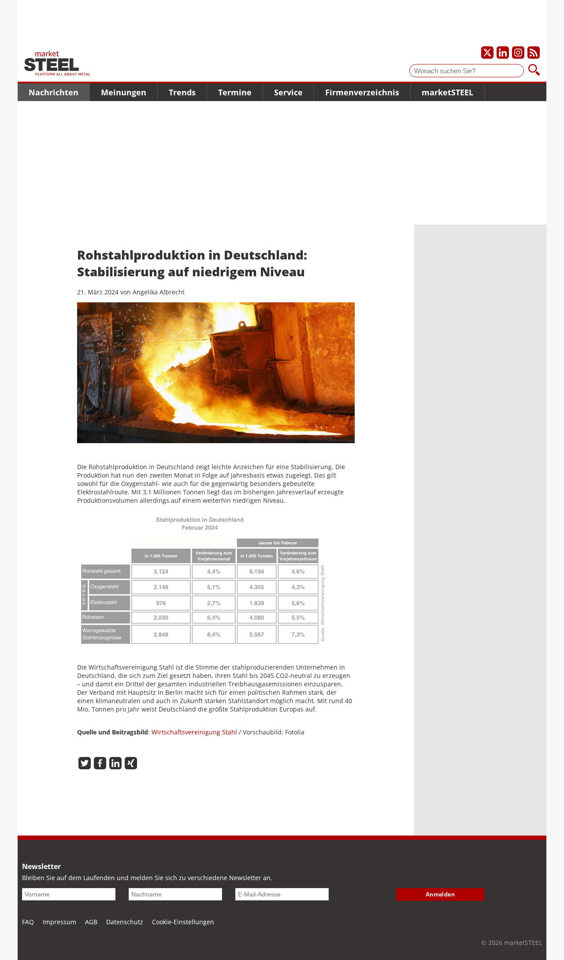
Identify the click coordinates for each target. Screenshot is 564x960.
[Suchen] (534, 70)
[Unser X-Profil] (487, 52)
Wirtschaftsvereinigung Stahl (194, 732)
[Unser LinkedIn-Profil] (503, 52)
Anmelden (440, 894)
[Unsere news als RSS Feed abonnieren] (533, 52)
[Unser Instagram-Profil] (518, 52)
